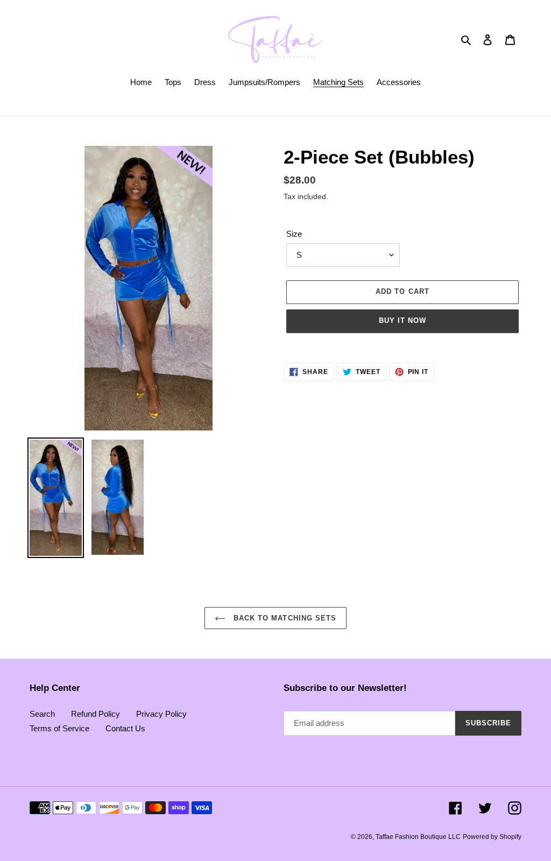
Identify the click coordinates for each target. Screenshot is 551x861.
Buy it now (402, 320)
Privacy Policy (161, 713)
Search (42, 713)
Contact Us (125, 728)
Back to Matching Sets (283, 618)
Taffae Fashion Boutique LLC (418, 837)
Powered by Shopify (492, 837)
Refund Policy (95, 713)
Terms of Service (59, 728)
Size (294, 233)
